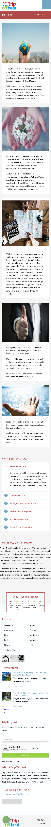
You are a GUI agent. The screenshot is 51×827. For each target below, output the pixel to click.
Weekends (8, 625)
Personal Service (18, 466)
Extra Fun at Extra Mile (21, 527)
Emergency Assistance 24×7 (23, 503)
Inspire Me (34, 635)
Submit (25, 755)
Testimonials (9, 650)
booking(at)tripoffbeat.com (17, 794)
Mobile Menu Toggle (46, 4)
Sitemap (7, 645)
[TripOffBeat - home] (20, 6)
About (32, 625)
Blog (6, 635)
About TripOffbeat (14, 767)
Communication (17, 495)
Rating (6, 640)
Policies (33, 630)
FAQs (32, 645)
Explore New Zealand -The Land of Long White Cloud (29, 673)
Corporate (8, 630)
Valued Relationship (19, 519)
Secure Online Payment (21, 511)
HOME (37, 14)
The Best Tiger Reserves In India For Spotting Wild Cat (31, 694)
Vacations (34, 640)
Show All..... (6, 711)
